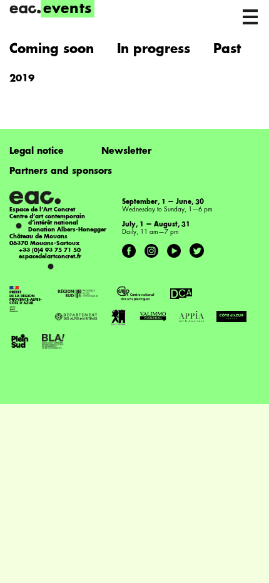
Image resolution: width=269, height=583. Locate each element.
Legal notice (36, 151)
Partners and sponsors (60, 171)
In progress (153, 50)
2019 (21, 79)
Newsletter (126, 151)
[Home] (25, 9)
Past (227, 50)
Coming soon (51, 50)
